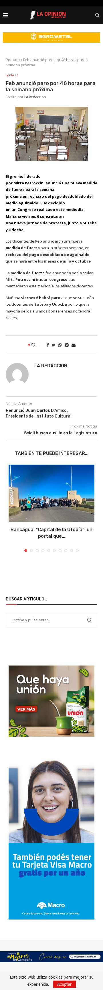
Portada (13, 59)
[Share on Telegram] (67, 345)
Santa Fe (12, 75)
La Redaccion (35, 96)
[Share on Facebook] (48, 345)
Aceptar (64, 984)
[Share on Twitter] (54, 345)
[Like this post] (37, 345)
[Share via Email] (74, 345)
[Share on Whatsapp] (60, 345)
